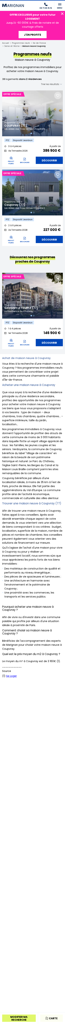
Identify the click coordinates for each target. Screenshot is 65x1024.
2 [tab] (33, 133)
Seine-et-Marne (12, 46)
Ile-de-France (39, 43)
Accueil (5, 43)
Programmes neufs (21, 43)
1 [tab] (31, 133)
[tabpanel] (32, 113)
